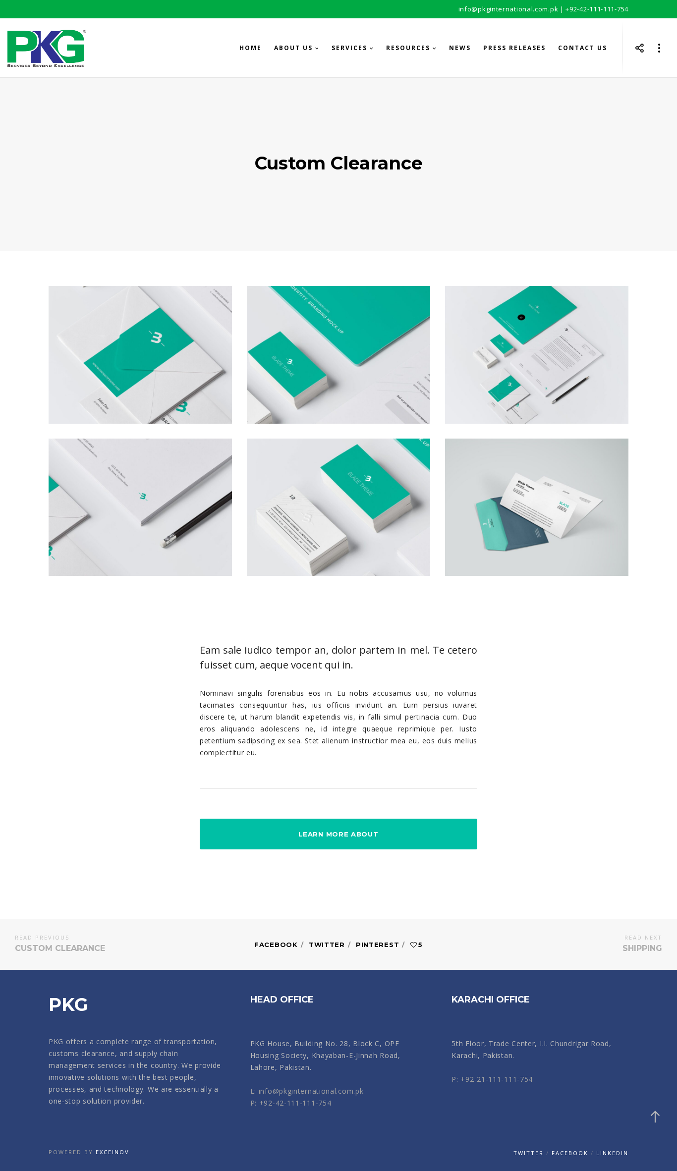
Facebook (276, 944)
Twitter (327, 944)
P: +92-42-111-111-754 (291, 1103)
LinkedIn (612, 1153)
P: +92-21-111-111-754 (492, 1079)
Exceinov (112, 1152)
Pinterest (377, 944)
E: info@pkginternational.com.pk (307, 1091)
